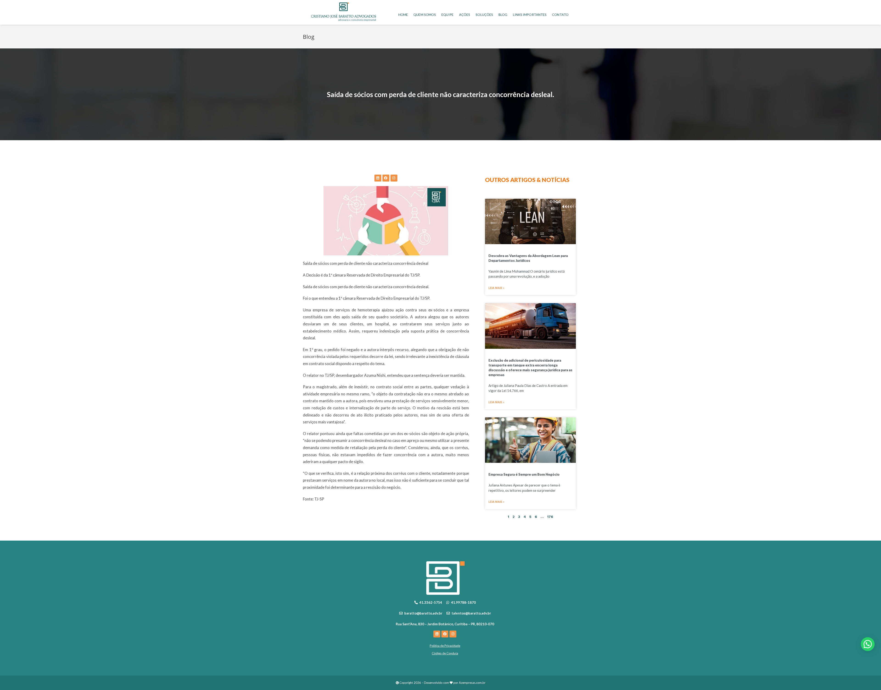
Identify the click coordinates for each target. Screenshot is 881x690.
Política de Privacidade (445, 646)
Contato (560, 15)
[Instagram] (393, 178)
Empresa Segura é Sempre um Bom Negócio (524, 474)
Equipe (447, 15)
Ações (464, 15)
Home (403, 15)
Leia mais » (496, 288)
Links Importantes (530, 15)
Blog (503, 15)
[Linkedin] (377, 178)
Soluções (484, 15)
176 (550, 517)
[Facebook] (385, 178)
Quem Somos (424, 15)
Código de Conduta (445, 653)
